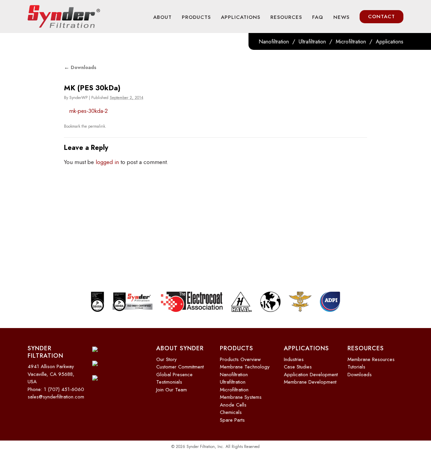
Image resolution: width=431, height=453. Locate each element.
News (341, 17)
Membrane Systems (241, 397)
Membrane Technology (245, 366)
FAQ (317, 17)
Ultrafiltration (312, 41)
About (162, 17)
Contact (381, 16)
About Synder (180, 348)
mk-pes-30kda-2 (88, 111)
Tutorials (356, 366)
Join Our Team (171, 389)
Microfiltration (351, 41)
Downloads (80, 67)
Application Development (311, 374)
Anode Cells (233, 405)
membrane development (310, 382)
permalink (96, 126)
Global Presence (174, 374)
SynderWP (78, 98)
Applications (240, 17)
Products (196, 17)
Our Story (166, 359)
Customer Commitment (180, 366)
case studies (298, 366)
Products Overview (240, 359)
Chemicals (231, 412)
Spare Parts (232, 420)
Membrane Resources (371, 359)
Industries (294, 359)
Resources (286, 17)
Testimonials (169, 382)
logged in (107, 162)
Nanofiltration (274, 41)
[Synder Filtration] (64, 16)
